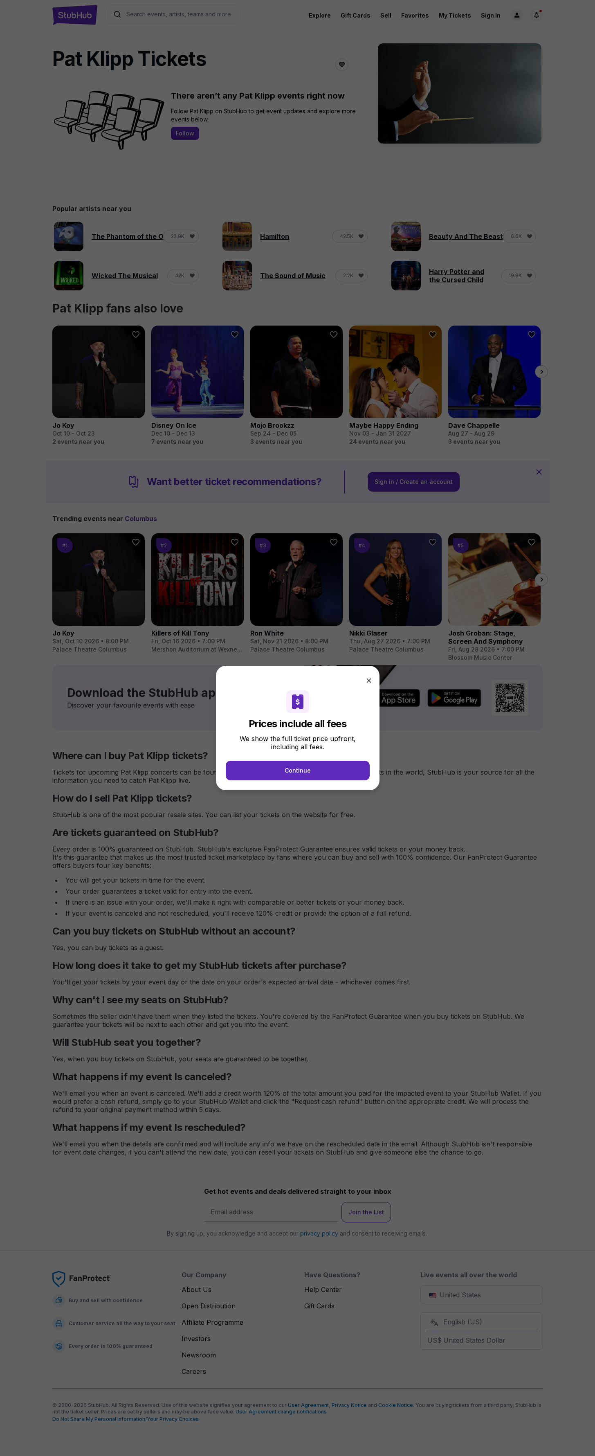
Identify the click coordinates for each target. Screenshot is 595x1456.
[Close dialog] (369, 680)
